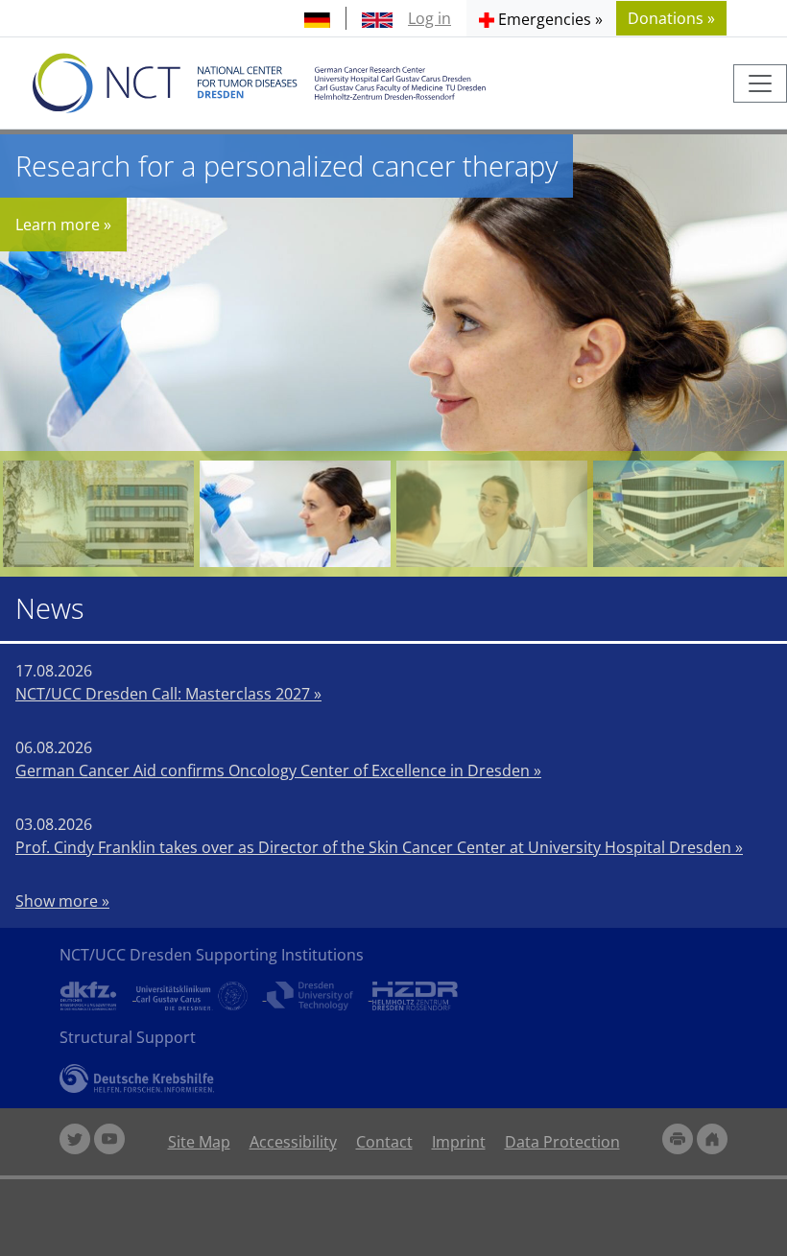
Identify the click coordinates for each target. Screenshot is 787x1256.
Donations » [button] (671, 18)
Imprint (459, 1141)
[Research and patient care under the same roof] (98, 514)
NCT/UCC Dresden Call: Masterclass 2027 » (168, 693)
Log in (429, 18)
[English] (377, 18)
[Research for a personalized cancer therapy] (295, 514)
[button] (540, 18)
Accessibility (293, 1141)
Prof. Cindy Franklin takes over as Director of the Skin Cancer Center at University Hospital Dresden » (379, 847)
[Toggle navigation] (760, 83)
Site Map (199, 1141)
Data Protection (562, 1141)
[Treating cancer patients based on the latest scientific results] (491, 514)
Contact (384, 1141)
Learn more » (63, 224)
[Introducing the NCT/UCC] (688, 514)
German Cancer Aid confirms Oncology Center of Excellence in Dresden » (278, 770)
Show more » (62, 901)
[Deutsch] (317, 18)
